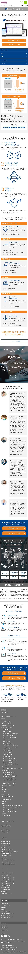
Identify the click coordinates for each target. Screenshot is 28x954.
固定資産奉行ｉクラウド (8, 743)
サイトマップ (3, 939)
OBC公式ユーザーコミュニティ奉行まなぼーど (12, 807)
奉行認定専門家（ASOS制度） (8, 883)
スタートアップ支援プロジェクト (9, 864)
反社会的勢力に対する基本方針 (7, 945)
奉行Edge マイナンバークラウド (9, 783)
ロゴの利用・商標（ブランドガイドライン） (10, 947)
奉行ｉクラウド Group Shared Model (10, 764)
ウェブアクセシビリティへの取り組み (8, 949)
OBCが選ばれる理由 (6, 799)
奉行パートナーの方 (5, 887)
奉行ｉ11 (4, 787)
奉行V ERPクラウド (6, 766)
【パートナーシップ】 (6, 869)
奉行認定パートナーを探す (7, 849)
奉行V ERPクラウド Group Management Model (12, 768)
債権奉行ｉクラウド (7, 739)
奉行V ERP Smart (5, 789)
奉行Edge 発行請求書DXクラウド (9, 772)
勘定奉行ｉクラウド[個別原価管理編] (10, 733)
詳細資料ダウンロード (14, 40)
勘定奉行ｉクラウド (7, 731)
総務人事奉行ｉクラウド (8, 750)
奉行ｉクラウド (5, 729)
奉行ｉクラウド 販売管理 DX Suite (10, 760)
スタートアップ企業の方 (6, 862)
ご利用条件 (9, 939)
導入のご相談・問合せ (6, 815)
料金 (2, 53)
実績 (2, 56)
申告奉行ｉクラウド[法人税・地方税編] (10, 745)
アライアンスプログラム (7, 893)
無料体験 (4, 813)
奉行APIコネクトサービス (7, 796)
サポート (3, 63)
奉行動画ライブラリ (5, 830)
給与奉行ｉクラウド (7, 752)
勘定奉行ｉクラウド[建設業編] (9, 735)
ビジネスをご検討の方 (6, 875)
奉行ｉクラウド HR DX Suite (8, 762)
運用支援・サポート (6, 803)
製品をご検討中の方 (5, 841)
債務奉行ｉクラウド (7, 741)
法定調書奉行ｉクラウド (8, 754)
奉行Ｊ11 (4, 791)
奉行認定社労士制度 (6, 885)
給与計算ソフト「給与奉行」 (8, 725)
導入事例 (4, 801)
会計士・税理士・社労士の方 (7, 881)
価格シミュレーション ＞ (14, 376)
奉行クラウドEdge (6, 770)
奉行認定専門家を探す (6, 853)
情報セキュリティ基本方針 (6, 942)
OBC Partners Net (6, 889)
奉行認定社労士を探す (6, 855)
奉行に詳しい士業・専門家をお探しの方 (9, 851)
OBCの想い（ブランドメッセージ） (8, 716)
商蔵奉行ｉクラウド (7, 748)
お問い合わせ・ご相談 (14, 44)
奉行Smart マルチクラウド (8, 785)
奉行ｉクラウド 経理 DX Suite (9, 758)
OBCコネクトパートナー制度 (8, 879)
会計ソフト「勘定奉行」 (7, 723)
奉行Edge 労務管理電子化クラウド (10, 776)
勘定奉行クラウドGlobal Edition (9, 737)
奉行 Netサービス (6, 845)
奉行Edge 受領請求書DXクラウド (9, 774)
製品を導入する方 (5, 847)
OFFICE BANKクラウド (7, 756)
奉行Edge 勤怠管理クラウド (8, 778)
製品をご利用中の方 (5, 843)
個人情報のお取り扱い (17, 939)
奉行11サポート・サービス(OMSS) (10, 811)
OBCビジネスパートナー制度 (8, 877)
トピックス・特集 (5, 832)
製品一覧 (3, 718)
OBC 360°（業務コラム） (6, 825)
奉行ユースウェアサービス (8, 809)
